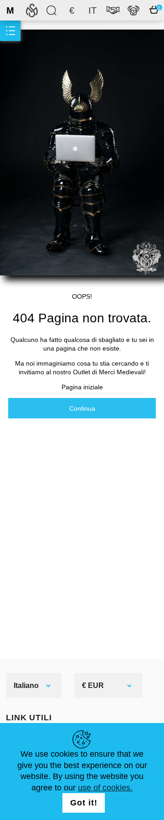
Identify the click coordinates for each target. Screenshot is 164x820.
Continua (82, 408)
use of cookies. (105, 787)
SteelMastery (31, 10)
